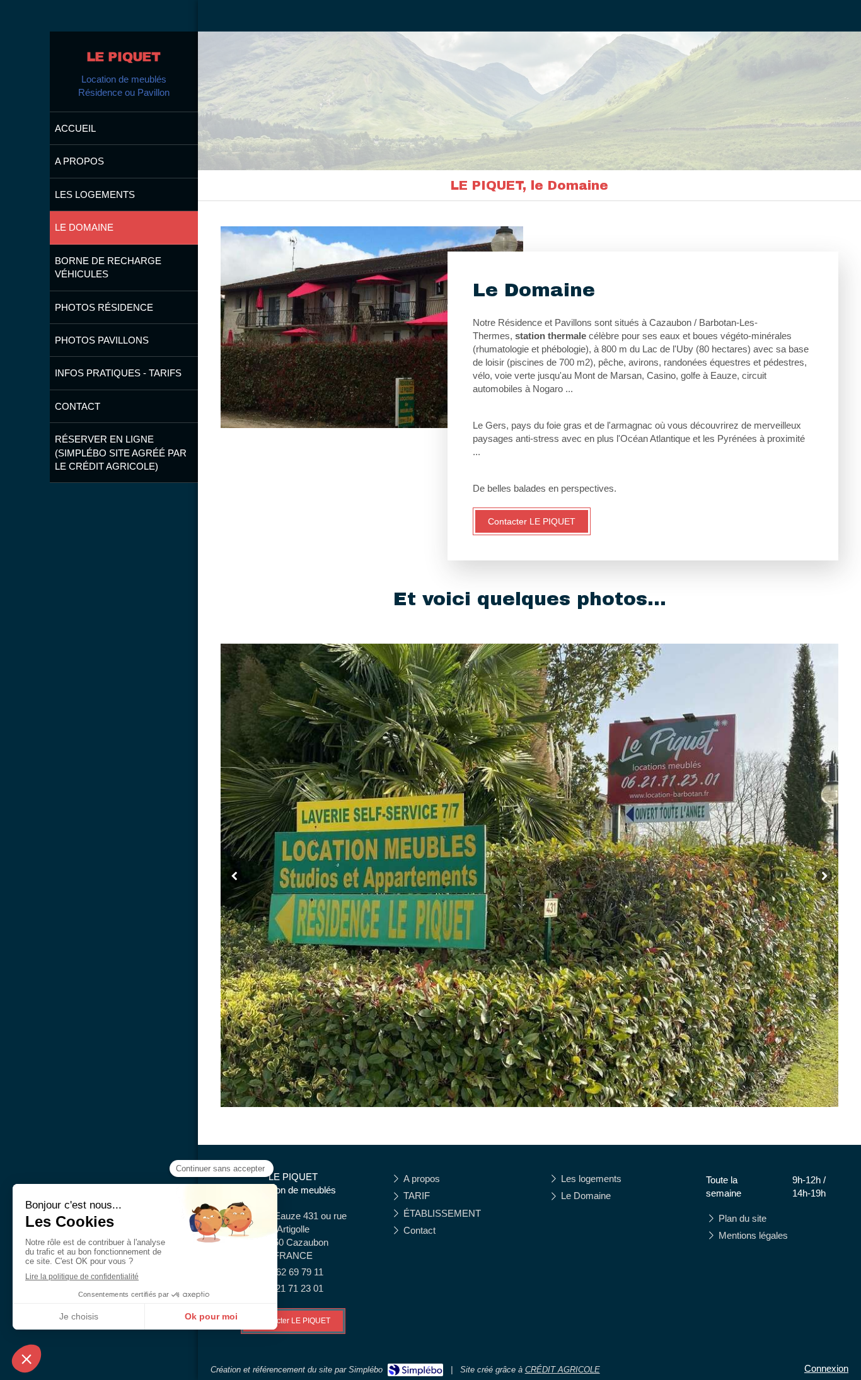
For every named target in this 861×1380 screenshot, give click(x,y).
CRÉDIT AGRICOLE (562, 1369)
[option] (529, 875)
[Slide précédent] (235, 875)
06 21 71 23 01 (293, 1288)
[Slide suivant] (824, 875)
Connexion (826, 1368)
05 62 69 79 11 (293, 1272)
